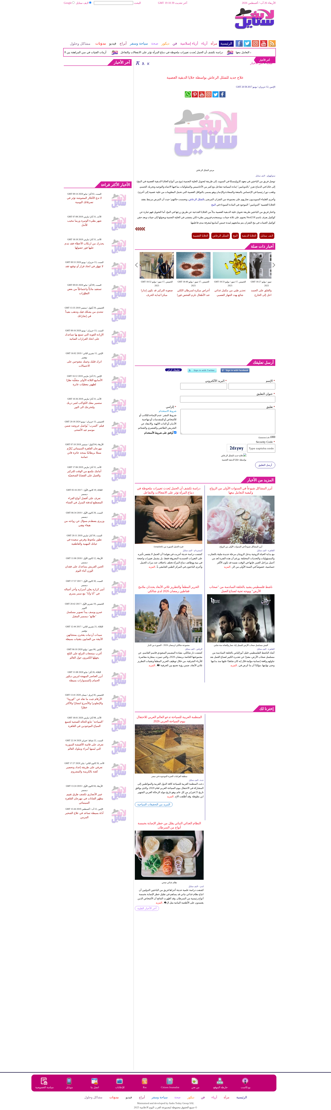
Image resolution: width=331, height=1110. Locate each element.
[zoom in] (138, 63)
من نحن (195, 1087)
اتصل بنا (95, 1087)
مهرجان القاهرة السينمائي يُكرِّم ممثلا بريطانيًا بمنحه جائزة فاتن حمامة (84, 452)
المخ (213, 204)
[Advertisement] (148, 20)
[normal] (143, 63)
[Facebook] (235, 372)
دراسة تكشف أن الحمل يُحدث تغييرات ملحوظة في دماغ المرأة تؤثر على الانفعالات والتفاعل (185, 52)
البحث (137, 3)
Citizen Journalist (170, 1087)
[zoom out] (148, 63)
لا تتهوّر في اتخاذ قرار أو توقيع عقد (84, 266)
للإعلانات (120, 1087)
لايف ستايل (82, 3)
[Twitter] (202, 372)
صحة (269, 63)
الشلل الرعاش (196, 199)
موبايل (69, 1087)
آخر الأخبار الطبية (146, 908)
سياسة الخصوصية (44, 1087)
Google (68, 3)
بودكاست (246, 1087)
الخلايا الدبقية (249, 235)
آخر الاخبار (256, 63)
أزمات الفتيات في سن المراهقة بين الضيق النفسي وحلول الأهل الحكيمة (79, 52)
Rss (145, 1087)
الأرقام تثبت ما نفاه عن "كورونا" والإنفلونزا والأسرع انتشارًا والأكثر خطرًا (84, 703)
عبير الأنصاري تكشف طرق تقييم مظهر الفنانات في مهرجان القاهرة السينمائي (84, 798)
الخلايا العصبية (200, 235)
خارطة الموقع (220, 1087)
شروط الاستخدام (167, 411)
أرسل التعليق (265, 465)
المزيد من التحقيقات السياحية (153, 804)
